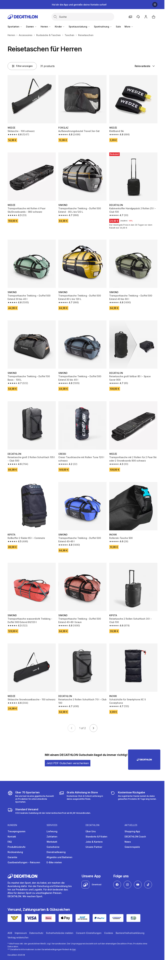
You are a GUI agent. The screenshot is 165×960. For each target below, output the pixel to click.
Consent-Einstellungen (89, 933)
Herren (45, 26)
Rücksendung (15, 852)
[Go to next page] (93, 728)
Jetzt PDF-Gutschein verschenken (67, 763)
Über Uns (91, 831)
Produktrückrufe (16, 847)
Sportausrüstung (78, 26)
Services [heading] (52, 825)
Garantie (12, 857)
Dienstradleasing (56, 852)
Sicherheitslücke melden (59, 933)
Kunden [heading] (12, 825)
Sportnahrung (102, 26)
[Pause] (154, 4)
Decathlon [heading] (92, 825)
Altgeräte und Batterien (59, 857)
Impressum (21, 933)
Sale (118, 26)
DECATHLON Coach (135, 836)
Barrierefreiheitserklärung (130, 933)
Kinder (59, 26)
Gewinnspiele (132, 847)
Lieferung (52, 831)
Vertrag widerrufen (18, 937)
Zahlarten (52, 836)
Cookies (108, 933)
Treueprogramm (16, 831)
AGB (10, 933)
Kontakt (12, 836)
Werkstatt (52, 841)
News (128, 841)
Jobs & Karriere (94, 841)
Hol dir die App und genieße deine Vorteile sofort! (79, 4)
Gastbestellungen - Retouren (24, 862)
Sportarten (14, 26)
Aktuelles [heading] (131, 825)
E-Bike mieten (54, 862)
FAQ (10, 841)
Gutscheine (53, 847)
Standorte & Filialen (96, 836)
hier (74, 949)
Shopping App (132, 831)
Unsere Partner (94, 847)
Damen (30, 26)
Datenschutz (36, 933)
